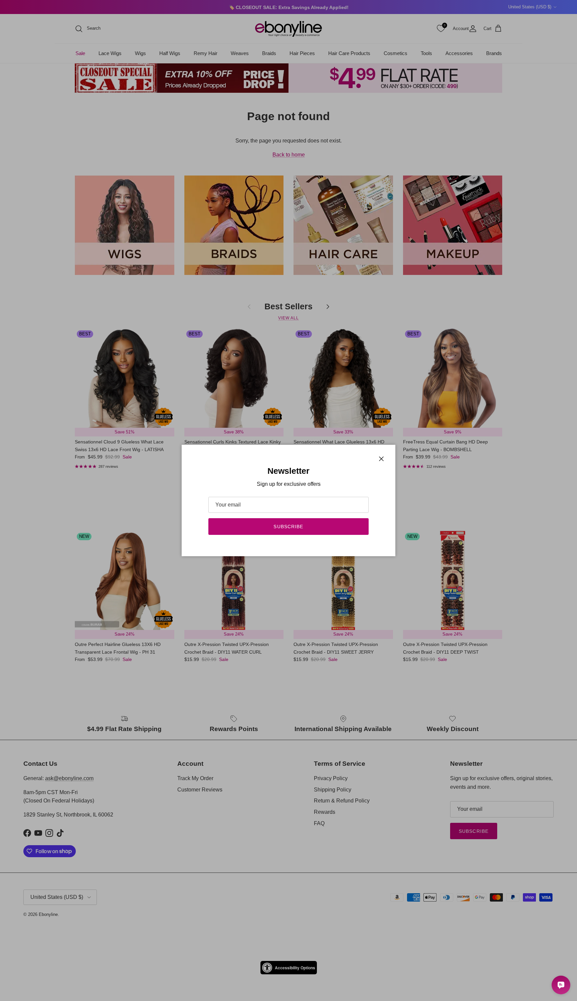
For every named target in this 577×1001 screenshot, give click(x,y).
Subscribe (288, 526)
